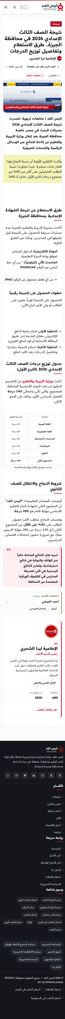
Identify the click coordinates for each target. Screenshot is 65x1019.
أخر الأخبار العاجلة (51, 862)
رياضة (57, 832)
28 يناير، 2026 (15, 66)
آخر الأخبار (55, 855)
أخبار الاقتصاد (53, 825)
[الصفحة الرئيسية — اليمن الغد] (52, 7)
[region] (33, 441)
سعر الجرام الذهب (52, 899)
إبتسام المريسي (38, 608)
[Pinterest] (25, 775)
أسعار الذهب (30, 914)
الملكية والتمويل (52, 959)
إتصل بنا (56, 869)
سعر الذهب (55, 929)
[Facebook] (59, 775)
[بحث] (14, 7)
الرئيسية (56, 848)
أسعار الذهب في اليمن (49, 921)
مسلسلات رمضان (51, 914)
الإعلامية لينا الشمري (43, 58)
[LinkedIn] (33, 775)
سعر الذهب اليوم (13, 921)
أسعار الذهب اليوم (27, 899)
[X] (51, 775)
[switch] (24, 7)
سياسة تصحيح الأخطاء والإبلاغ (20, 944)
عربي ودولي (54, 803)
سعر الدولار (28, 907)
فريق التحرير (54, 951)
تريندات (56, 24)
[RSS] (7, 775)
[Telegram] (16, 775)
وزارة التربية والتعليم (38, 381)
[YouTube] (42, 775)
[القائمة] (5, 7)
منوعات (56, 796)
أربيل (54, 608)
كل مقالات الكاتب (45, 709)
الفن (58, 818)
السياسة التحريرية (50, 884)
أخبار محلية (54, 810)
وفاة (30, 921)
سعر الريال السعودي (50, 907)
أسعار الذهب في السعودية (46, 997)
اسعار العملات (53, 876)
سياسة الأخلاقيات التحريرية (27, 951)
